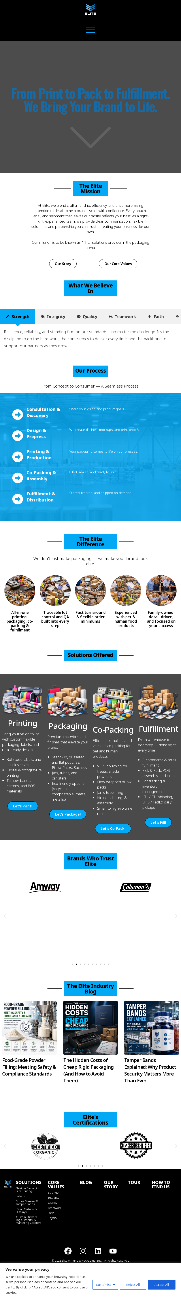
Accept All (162, 1285)
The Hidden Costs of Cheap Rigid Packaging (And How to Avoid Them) (88, 1070)
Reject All (133, 1285)
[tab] (17, 316)
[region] (90, 1281)
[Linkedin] (98, 1251)
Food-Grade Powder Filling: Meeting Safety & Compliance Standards (29, 1067)
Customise (103, 1285)
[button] (5, 916)
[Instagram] (82, 1251)
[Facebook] (67, 1251)
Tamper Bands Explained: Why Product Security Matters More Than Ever (150, 1070)
